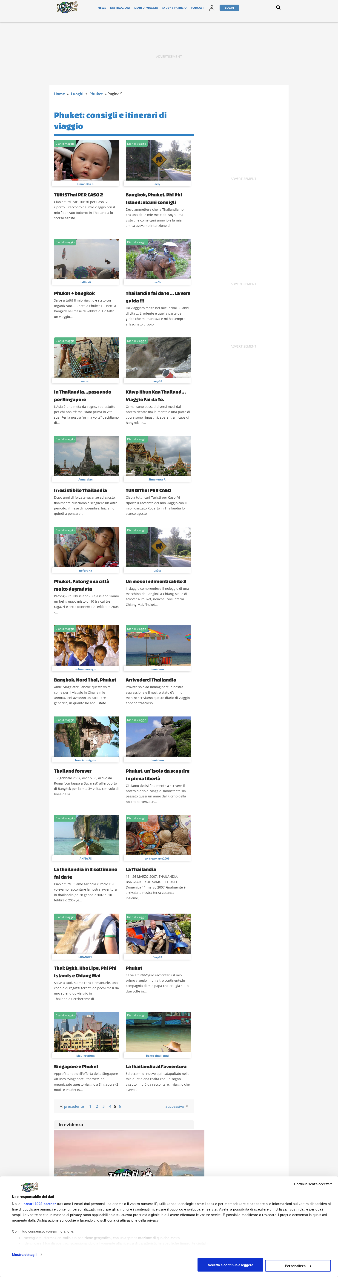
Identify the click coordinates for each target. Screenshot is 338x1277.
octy (157, 184)
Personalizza (295, 1266)
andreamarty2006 (157, 858)
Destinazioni (120, 8)
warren (85, 381)
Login (229, 8)
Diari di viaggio (146, 8)
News (102, 8)
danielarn (157, 669)
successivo (175, 1106)
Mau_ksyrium (85, 1056)
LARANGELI (85, 957)
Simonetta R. (85, 184)
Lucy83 (157, 381)
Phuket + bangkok (74, 293)
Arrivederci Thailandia (151, 679)
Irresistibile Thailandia (80, 490)
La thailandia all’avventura (156, 1066)
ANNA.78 (86, 858)
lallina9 (85, 282)
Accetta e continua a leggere (230, 1265)
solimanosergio (85, 669)
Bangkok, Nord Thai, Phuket (85, 679)
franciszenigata (85, 760)
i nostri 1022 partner (38, 1204)
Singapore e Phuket (76, 1066)
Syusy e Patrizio (174, 8)
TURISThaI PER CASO (148, 490)
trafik (157, 282)
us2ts (157, 570)
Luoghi (77, 93)
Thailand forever (73, 771)
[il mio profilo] (211, 11)
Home (59, 93)
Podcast (197, 8)
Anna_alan (85, 479)
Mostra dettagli (24, 1255)
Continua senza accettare (313, 1184)
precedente (74, 1106)
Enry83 (157, 957)
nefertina (85, 570)
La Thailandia (141, 869)
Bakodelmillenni (157, 1056)
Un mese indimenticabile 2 (156, 581)
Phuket (96, 93)
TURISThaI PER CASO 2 (78, 194)
